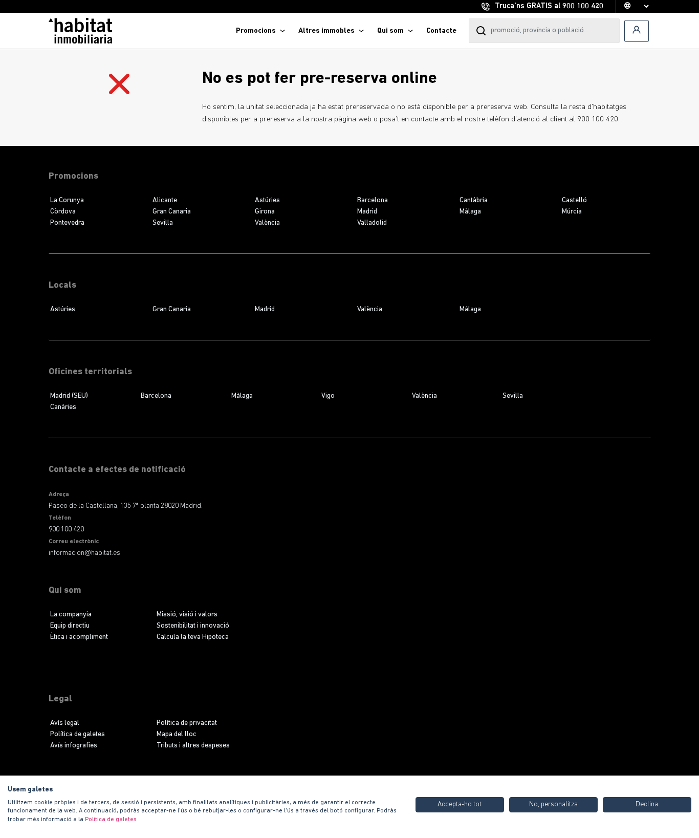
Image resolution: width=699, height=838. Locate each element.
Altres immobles (326, 31)
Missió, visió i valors (187, 614)
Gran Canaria (171, 212)
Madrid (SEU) (69, 396)
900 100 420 (582, 6)
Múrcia (572, 212)
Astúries (267, 200)
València (267, 223)
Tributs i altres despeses (193, 745)
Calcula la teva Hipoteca (193, 637)
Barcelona (372, 200)
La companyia (71, 614)
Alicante (164, 200)
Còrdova (63, 212)
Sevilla (162, 223)
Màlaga (470, 212)
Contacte (441, 31)
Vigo (328, 396)
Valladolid (372, 223)
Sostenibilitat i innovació (193, 626)
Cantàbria (474, 200)
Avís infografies (73, 745)
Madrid (367, 212)
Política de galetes (77, 734)
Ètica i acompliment (79, 637)
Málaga (470, 309)
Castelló (574, 200)
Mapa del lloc (176, 734)
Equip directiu (70, 626)
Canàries (63, 407)
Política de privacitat (187, 723)
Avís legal (64, 723)
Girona (265, 212)
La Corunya (67, 200)
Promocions (256, 31)
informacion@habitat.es (84, 553)
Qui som (390, 31)
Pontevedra (67, 223)
